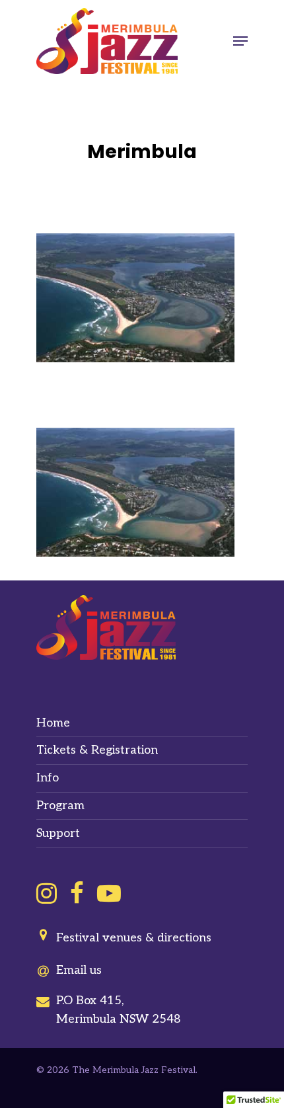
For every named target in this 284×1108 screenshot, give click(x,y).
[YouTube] (109, 893)
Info (47, 778)
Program (60, 805)
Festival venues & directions (133, 938)
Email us (79, 970)
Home (53, 723)
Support (58, 833)
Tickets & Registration (97, 750)
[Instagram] (46, 893)
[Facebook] (77, 893)
